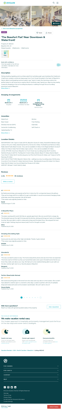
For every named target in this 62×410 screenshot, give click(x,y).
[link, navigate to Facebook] (5, 387)
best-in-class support (50, 342)
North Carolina (21, 350)
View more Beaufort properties (13, 28)
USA (14, 350)
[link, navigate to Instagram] (8, 387)
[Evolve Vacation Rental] (9, 3)
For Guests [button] (8, 370)
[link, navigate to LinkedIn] (15, 387)
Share (50, 33)
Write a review (8, 181)
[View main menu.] (57, 2)
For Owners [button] (8, 366)
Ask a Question (54, 307)
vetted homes (5, 343)
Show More (4, 88)
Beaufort (30, 350)
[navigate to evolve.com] (5, 361)
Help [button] (5, 379)
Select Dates (54, 407)
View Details (4, 407)
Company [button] (7, 375)
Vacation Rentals (6, 350)
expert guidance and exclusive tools (29, 342)
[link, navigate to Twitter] (12, 387)
